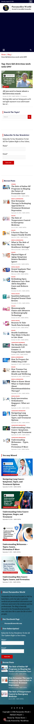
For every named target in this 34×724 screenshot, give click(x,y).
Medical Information (17, 198)
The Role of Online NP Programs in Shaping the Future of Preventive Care (21, 190)
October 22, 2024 (15, 318)
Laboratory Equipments (18, 342)
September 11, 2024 (16, 393)
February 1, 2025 (15, 274)
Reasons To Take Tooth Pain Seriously (20, 324)
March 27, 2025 (15, 237)
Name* (5, 146)
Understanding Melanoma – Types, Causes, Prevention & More (15, 547)
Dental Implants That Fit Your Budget (21, 270)
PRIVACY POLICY (16, 715)
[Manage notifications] (4, 719)
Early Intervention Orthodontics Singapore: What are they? (20, 402)
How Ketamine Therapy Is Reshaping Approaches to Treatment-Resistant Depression (21, 206)
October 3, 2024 (15, 354)
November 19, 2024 (16, 303)
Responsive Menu (31, 1)
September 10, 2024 (16, 422)
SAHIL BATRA (15, 96)
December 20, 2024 (16, 291)
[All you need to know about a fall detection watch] (17, 79)
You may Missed (10, 455)
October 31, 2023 (7, 96)
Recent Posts (9, 181)
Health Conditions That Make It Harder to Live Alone (20, 335)
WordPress (24, 721)
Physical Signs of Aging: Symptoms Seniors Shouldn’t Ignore (19, 258)
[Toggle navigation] (3, 50)
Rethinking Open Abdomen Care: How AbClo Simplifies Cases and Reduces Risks (20, 284)
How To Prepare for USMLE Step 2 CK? (20, 360)
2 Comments (24, 96)
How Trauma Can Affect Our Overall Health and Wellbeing (21, 371)
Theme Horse (20, 718)
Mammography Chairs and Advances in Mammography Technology (20, 311)
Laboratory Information (18, 410)
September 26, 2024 (16, 376)
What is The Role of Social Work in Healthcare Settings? (20, 244)
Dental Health (15, 267)
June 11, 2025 (14, 227)
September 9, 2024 (16, 449)
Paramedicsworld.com (13, 623)
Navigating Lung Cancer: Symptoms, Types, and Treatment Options (21, 416)
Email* (5, 154)
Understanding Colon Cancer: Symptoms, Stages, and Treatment (21, 429)
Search (29, 117)
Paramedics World (22, 712)
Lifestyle (5, 86)
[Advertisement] (17, 30)
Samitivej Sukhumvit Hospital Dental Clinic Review (21, 298)
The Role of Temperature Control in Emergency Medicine (20, 221)
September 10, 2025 (16, 213)
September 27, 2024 (16, 364)
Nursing (13, 184)
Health (13, 215)
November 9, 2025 (16, 196)
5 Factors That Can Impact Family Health (21, 233)
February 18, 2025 (16, 249)
